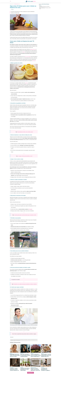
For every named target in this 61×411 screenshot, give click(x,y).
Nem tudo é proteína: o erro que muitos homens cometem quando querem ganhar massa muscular (25, 355)
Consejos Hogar (33, 367)
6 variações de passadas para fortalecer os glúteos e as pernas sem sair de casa (45, 369)
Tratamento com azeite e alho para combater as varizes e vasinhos (25, 284)
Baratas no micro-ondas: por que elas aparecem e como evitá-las (36, 369)
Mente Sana (11, 367)
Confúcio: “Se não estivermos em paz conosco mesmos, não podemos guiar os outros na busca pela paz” (14, 369)
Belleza (11, 353)
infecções (34, 60)
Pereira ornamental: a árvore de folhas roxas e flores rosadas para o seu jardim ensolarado (36, 355)
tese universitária (28, 56)
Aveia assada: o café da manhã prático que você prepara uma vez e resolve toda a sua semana (46, 355)
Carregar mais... (30, 372)
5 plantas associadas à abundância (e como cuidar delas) (25, 369)
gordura (26, 82)
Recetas (42, 353)
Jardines (32, 353)
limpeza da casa (33, 49)
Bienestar (21, 353)
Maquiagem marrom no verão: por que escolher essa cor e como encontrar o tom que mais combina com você (15, 355)
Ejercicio (42, 367)
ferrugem (30, 209)
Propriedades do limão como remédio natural (25, 131)
